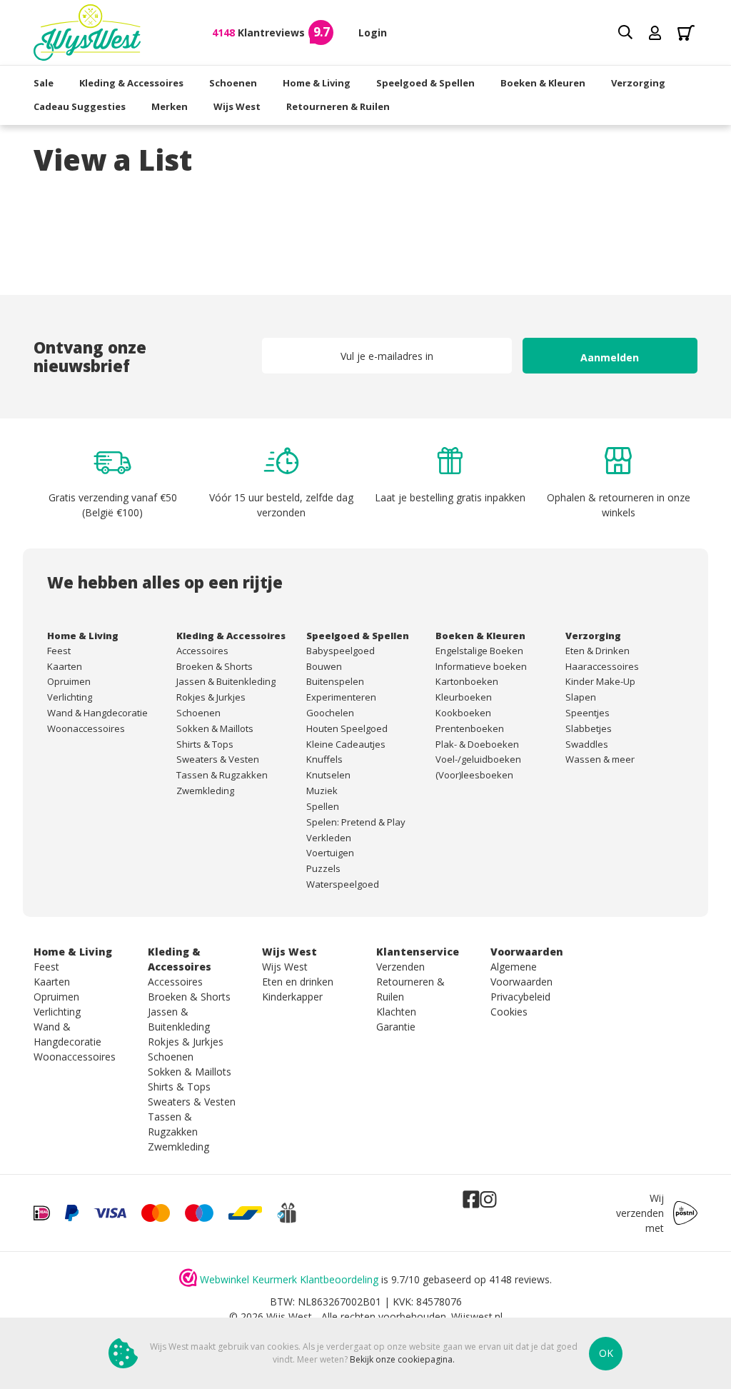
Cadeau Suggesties (80, 106)
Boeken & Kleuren (542, 82)
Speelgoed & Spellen (425, 82)
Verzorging (638, 82)
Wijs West (237, 106)
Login (372, 32)
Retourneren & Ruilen (338, 106)
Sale (44, 82)
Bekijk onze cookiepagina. (402, 1359)
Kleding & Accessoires (131, 82)
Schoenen (233, 82)
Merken (169, 106)
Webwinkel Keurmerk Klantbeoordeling (289, 1279)
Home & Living (317, 82)
